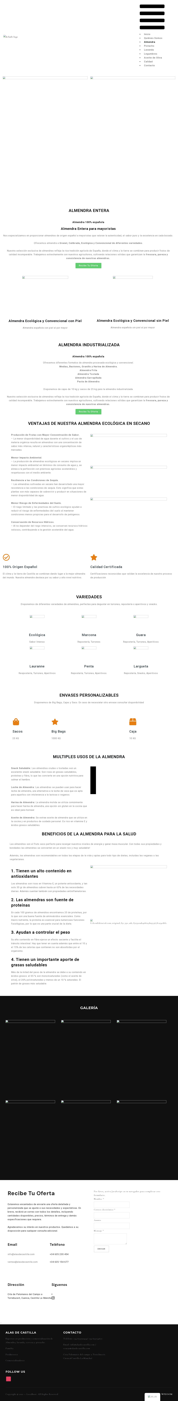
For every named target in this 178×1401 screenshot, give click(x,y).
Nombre (99, 1199)
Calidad (148, 61)
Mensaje (99, 1230)
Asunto (97, 1220)
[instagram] (8, 1378)
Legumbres (150, 53)
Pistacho (149, 46)
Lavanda (149, 49)
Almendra (149, 42)
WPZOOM (166, 1394)
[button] (152, 17)
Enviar (101, 1249)
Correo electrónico (104, 1209)
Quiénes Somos (153, 38)
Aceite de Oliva (153, 57)
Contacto (149, 65)
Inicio (147, 34)
